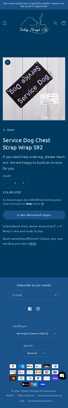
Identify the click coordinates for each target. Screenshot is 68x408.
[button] (5, 23)
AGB (22, 400)
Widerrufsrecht (26, 395)
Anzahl (7, 175)
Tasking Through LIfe (32, 390)
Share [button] (10, 129)
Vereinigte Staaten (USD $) (32, 333)
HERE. (33, 243)
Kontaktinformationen (40, 400)
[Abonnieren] (55, 295)
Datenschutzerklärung (50, 395)
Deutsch (32, 353)
